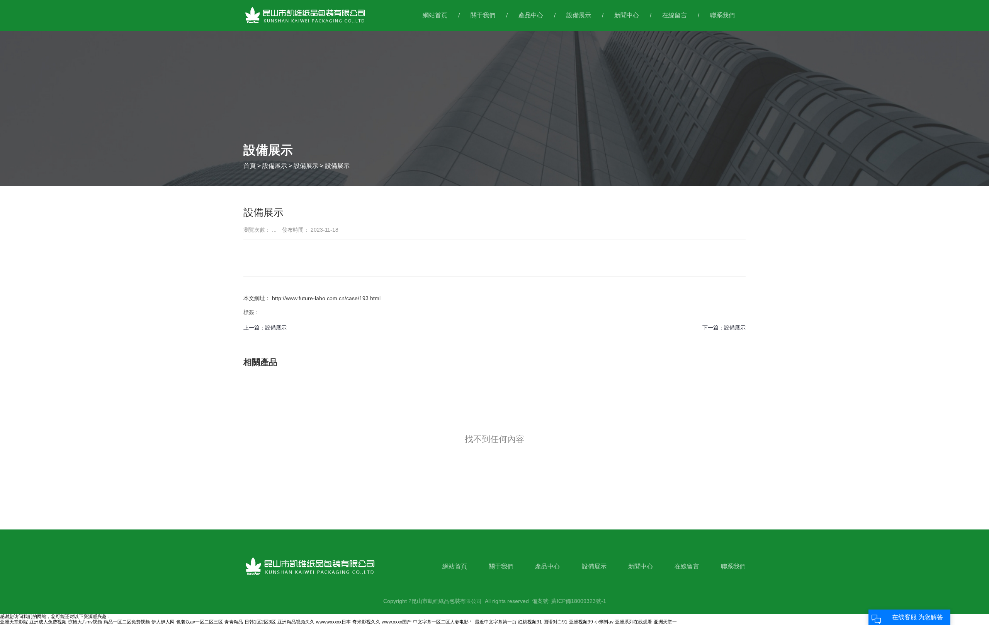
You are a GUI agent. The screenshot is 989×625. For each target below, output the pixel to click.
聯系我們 (722, 15)
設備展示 (578, 15)
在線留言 (674, 15)
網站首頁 (435, 15)
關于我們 (483, 15)
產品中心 (530, 15)
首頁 (250, 165)
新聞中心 (626, 15)
